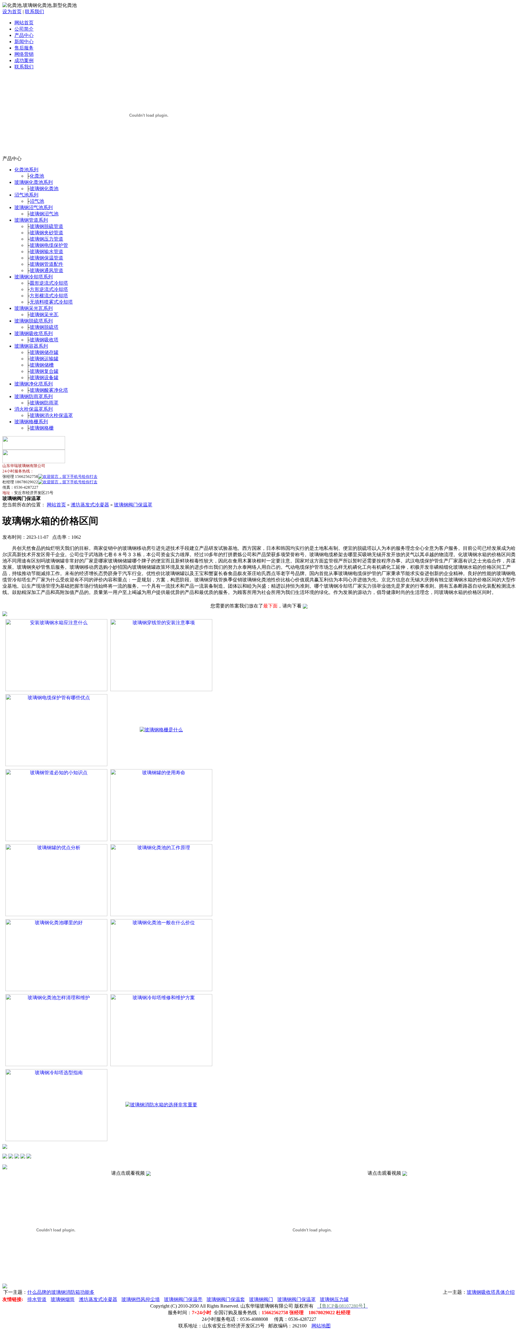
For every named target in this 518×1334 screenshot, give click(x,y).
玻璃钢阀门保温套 (226, 1299)
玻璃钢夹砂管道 (46, 232)
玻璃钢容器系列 (31, 346)
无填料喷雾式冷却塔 (51, 301)
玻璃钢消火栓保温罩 (51, 415)
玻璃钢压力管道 (46, 238)
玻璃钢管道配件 (46, 264)
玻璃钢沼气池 (44, 213)
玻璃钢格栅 (42, 427)
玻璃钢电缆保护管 (49, 245)
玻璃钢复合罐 (44, 371)
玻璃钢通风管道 (46, 270)
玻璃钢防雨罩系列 (33, 396)
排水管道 (36, 1299)
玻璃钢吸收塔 (44, 339)
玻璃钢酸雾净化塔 (49, 390)
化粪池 (37, 175)
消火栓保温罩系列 (33, 409)
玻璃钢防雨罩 (44, 402)
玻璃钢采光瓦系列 (33, 308)
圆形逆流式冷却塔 (49, 283)
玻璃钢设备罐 (44, 377)
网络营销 (24, 54)
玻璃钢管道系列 (31, 220)
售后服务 (24, 47)
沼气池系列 (26, 194)
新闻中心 (24, 41)
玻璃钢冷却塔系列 (33, 276)
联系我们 (34, 11)
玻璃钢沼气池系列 (33, 207)
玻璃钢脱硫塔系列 (33, 320)
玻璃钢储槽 (42, 364)
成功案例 (24, 60)
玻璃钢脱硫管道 (46, 226)
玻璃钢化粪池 (44, 188)
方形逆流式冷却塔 (49, 289)
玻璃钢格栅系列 (31, 421)
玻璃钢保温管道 (46, 257)
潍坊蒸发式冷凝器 (90, 504)
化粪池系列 (26, 169)
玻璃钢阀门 (261, 1299)
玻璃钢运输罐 (44, 358)
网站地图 (321, 1325)
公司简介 (24, 28)
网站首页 (24, 22)
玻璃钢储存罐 (44, 352)
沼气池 (37, 201)
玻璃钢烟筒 (63, 1299)
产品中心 (24, 35)
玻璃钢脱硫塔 (44, 327)
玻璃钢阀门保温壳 (183, 1299)
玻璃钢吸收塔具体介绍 (491, 1292)
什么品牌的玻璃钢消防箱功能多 (60, 1292)
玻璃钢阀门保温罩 (133, 504)
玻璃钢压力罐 (334, 1299)
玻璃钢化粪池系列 (33, 182)
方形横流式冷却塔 (49, 295)
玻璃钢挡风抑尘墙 (140, 1299)
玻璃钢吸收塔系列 (33, 333)
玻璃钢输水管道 (46, 251)
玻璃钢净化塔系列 (33, 383)
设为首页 (12, 11)
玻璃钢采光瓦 (44, 314)
